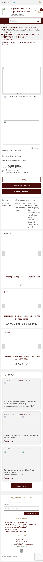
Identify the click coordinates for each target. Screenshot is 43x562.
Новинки (7, 332)
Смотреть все (21, 285)
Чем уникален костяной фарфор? (15, 527)
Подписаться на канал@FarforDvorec (21, 485)
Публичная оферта (10, 529)
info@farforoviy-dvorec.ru (25, 544)
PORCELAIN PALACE (11, 556)
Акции (6, 292)
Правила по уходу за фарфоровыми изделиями (20, 525)
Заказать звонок (17, 14)
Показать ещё (8, 441)
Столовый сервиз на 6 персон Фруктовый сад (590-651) (21, 358)
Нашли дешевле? (21, 191)
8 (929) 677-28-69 (20, 11)
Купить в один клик (21, 185)
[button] (40, 2)
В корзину (21, 179)
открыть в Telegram (23, 380)
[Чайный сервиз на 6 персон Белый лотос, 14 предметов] (21, 303)
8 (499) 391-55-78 (20, 8)
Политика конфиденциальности (15, 531)
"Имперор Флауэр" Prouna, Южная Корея (21, 276)
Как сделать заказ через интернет (15, 523)
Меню (8, 21)
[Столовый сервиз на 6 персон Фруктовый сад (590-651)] (21, 344)
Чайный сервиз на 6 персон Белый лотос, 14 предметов (21, 317)
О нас (8, 25)
